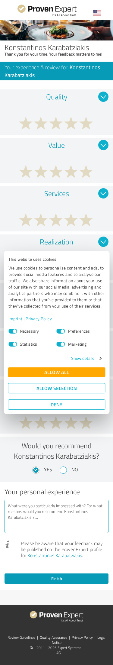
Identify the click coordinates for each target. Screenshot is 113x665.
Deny (56, 404)
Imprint (15, 318)
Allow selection (56, 388)
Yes (48, 469)
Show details (82, 358)
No (74, 469)
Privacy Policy (39, 318)
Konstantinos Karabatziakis (54, 555)
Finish (56, 578)
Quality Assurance (53, 637)
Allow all (56, 372)
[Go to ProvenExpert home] (47, 15)
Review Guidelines (21, 637)
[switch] (61, 331)
